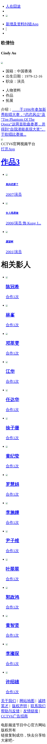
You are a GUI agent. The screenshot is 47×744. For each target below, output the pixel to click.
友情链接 (30, 711)
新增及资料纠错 (22, 24)
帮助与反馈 (10, 711)
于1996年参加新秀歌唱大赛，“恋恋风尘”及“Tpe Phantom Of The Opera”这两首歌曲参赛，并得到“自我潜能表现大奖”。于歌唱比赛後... (23, 121)
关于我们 (8, 701)
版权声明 (19, 706)
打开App (8, 149)
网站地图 (27, 701)
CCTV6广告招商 (14, 716)
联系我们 (38, 706)
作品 (10, 162)
